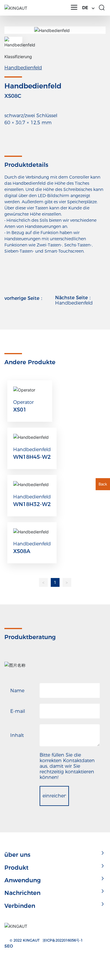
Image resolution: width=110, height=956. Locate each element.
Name (17, 690)
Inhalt (17, 735)
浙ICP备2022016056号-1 (63, 940)
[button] (99, 29)
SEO (8, 946)
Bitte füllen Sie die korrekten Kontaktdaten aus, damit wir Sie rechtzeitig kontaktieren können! (67, 766)
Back (103, 484)
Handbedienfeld (23, 67)
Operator (23, 402)
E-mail (17, 711)
